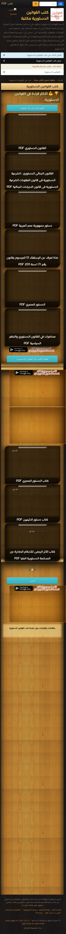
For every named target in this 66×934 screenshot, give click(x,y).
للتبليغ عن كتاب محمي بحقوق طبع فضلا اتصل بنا (24, 904)
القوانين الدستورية (52, 72)
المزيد (32, 580)
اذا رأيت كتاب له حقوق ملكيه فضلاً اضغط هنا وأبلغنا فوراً (25, 922)
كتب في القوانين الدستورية (20, 80)
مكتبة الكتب (56, 910)
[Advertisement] (32, 766)
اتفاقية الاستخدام (12, 910)
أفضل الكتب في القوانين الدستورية (32, 359)
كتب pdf (49, 913)
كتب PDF (7, 3)
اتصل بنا (56, 913)
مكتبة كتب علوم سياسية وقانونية (46, 66)
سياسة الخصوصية (30, 910)
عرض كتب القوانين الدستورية (48, 61)
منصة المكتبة (44, 910)
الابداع (60, 80)
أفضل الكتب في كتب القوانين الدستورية (44, 55)
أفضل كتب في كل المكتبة (32, 108)
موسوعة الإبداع (30, 928)
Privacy (39, 913)
